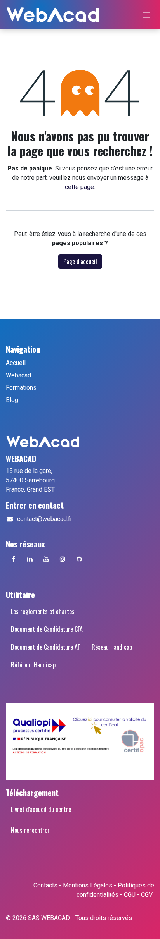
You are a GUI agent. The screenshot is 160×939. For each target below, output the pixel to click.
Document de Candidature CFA (47, 629)
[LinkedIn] (30, 559)
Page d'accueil (80, 261)
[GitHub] (79, 559)
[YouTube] (46, 559)
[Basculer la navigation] (146, 15)
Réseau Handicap (112, 647)
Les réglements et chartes (43, 611)
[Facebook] (13, 559)
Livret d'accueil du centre (41, 809)
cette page (79, 187)
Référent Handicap (33, 664)
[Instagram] (62, 559)
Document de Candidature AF (45, 647)
